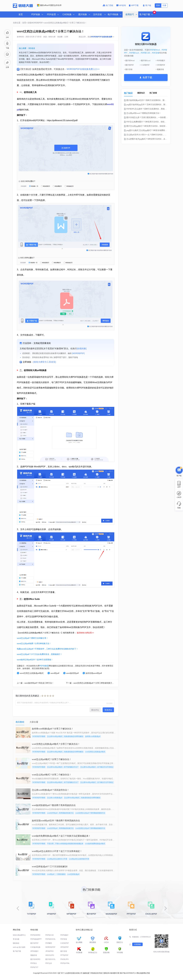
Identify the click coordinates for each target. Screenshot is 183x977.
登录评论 (108, 710)
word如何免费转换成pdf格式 (95, 844)
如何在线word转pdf (94, 673)
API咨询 (122, 5)
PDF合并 (48, 963)
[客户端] (179, 470)
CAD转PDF (64, 943)
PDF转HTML (65, 963)
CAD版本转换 (35, 947)
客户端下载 (17, 951)
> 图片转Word (129, 61)
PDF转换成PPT (36, 939)
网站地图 (140, 973)
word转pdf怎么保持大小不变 (57, 859)
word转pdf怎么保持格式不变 (79, 859)
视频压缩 (33, 955)
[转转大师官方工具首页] (44, 362)
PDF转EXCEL (50, 939)
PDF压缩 (155, 53)
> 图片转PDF (129, 65)
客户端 (148, 5)
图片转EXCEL (50, 959)
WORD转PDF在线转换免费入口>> (83, 69)
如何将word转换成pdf (92, 736)
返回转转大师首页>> (85, 633)
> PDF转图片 (160, 61)
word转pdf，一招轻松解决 (56, 874)
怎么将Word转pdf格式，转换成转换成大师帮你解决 (65, 736)
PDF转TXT (34, 967)
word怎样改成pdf (73, 874)
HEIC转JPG (49, 955)
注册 (164, 5)
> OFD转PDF (160, 65)
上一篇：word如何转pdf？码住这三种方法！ (35, 683)
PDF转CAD (145, 53)
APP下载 (135, 5)
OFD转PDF (64, 947)
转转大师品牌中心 (19, 935)
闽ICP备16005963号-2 (128, 973)
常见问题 (16, 939)
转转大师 (51, 37)
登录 (158, 5)
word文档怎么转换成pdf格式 (32, 673)
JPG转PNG (49, 951)
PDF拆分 (33, 963)
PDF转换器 (44, 666)
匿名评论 (95, 710)
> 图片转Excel (145, 61)
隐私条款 (16, 943)
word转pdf (55, 673)
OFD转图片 (34, 951)
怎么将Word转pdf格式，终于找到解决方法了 (63, 767)
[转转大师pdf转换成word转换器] (23, 7)
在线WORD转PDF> (35, 23)
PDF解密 (48, 943)
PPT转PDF (64, 955)
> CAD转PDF (145, 65)
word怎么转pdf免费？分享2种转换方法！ (34, 643)
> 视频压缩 (160, 69)
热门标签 (153, 93)
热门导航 (109, 5)
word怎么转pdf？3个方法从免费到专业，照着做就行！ (39, 654)
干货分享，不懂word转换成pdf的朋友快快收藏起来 (65, 844)
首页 (20, 14)
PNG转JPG (64, 959)
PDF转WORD (35, 935)
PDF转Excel (134, 53)
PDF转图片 (64, 935)
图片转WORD (35, 959)
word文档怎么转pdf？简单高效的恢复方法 (90, 813)
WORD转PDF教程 (38, 736)
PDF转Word (155, 50)
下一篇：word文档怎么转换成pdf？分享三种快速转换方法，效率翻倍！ (95, 683)
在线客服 (137, 944)
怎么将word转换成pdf (54, 798)
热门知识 (128, 93)
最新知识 (141, 93)
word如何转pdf (72, 673)
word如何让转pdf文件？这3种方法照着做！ (35, 659)
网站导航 (146, 973)
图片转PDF (34, 943)
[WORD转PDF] (78, 353)
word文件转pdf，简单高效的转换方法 (60, 813)
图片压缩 (63, 951)
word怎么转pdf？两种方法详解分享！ (32, 638)
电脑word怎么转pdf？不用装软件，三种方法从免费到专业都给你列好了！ (47, 649)
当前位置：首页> (20, 23)
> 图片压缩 (128, 69)
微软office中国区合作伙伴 (50, 5)
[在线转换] (81, 348)
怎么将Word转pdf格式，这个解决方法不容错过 (96, 767)
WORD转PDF (50, 947)
